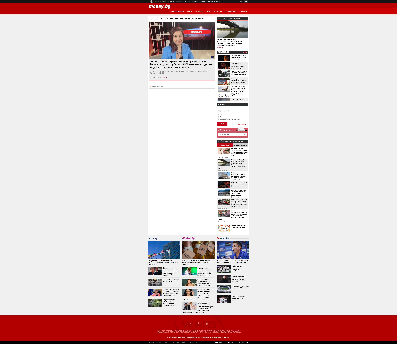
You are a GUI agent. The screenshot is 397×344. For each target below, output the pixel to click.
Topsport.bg (176, 342)
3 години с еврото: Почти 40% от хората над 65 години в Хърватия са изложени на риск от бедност (239, 152)
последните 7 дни (225, 145)
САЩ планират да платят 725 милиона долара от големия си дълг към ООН (163, 262)
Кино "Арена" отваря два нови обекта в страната (239, 183)
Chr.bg (218, 1)
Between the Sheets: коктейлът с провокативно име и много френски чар (238, 65)
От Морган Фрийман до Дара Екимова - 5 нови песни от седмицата (239, 57)
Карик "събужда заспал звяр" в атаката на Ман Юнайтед (238, 278)
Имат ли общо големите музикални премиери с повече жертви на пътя (239, 72)
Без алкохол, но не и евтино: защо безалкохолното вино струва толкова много (197, 262)
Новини (158, 1)
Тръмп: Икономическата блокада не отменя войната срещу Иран (171, 271)
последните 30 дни (240, 145)
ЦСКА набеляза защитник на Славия (238, 298)
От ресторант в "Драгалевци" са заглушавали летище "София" (169, 302)
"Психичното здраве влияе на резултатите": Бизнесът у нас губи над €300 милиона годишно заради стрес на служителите (181, 64)
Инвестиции (220, 47)
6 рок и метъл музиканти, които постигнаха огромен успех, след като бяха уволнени (206, 271)
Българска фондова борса (195, 1)
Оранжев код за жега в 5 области (171, 280)
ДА (221, 114)
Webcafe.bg (203, 1)
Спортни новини (180, 1)
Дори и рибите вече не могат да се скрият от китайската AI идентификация (238, 192)
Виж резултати (242, 124)
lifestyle (223, 52)
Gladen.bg (185, 342)
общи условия (218, 342)
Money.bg (158, 342)
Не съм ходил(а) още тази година (230, 119)
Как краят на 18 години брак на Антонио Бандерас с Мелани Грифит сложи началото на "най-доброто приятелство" (198, 307)
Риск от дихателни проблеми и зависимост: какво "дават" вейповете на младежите (239, 81)
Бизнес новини (164, 1)
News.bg (151, 342)
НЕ (221, 117)
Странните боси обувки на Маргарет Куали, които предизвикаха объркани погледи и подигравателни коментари (198, 294)
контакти (245, 342)
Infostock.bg (193, 342)
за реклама (229, 342)
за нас (238, 342)
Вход (241, 1)
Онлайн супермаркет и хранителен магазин (238, 226)
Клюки (171, 1)
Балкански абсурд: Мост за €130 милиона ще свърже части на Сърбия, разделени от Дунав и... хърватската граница (230, 42)
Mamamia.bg (211, 1)
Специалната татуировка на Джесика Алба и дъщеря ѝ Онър (204, 282)
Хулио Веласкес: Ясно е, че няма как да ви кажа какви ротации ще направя (233, 261)
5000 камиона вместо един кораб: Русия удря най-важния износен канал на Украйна (238, 175)
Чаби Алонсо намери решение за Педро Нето (240, 268)
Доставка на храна (187, 1)
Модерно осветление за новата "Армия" (240, 287)
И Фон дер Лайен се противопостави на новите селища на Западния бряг (171, 292)
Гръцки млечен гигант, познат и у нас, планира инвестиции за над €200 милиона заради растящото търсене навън (232, 215)
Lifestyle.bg (167, 342)
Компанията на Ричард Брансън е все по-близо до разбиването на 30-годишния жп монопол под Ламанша (239, 203)
